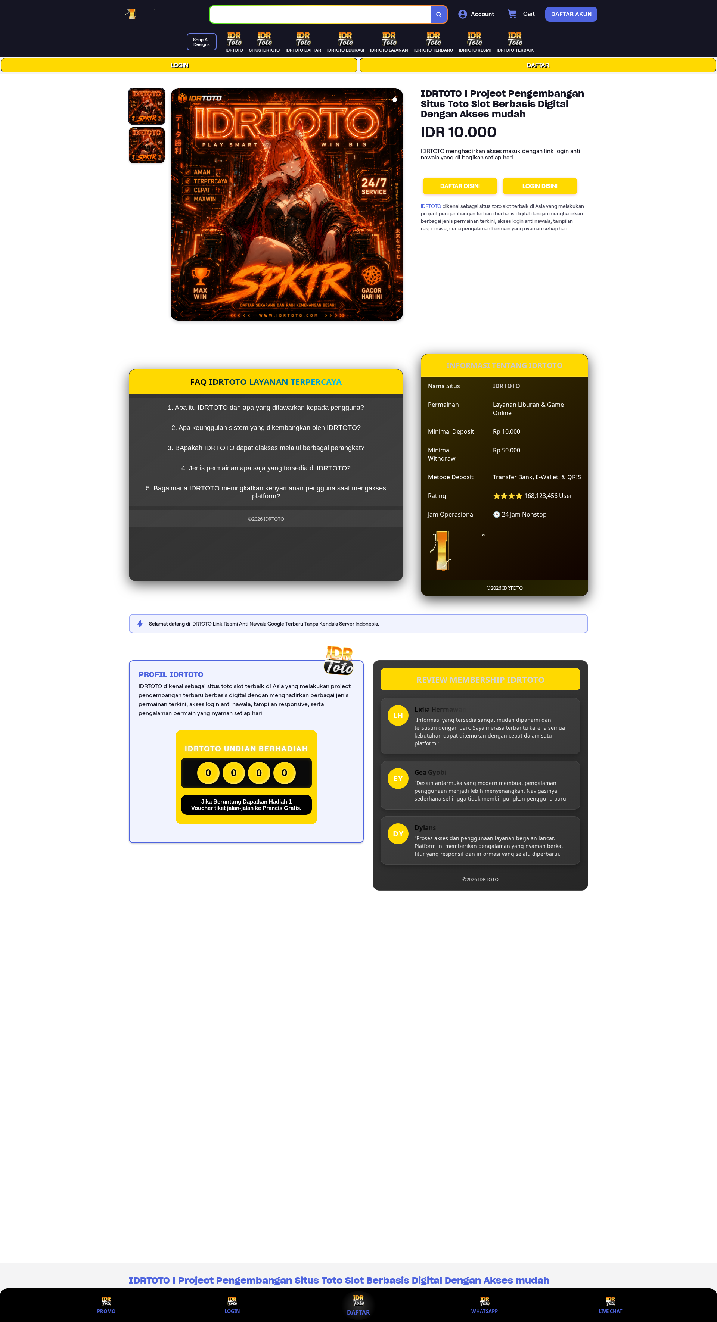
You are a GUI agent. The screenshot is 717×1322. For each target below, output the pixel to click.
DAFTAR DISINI (460, 186)
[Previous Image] (177, 206)
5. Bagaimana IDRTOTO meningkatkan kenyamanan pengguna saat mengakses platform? (266, 492)
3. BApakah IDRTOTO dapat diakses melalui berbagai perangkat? (266, 448)
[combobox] (320, 14)
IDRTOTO (431, 206)
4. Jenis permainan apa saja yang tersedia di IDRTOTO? (266, 468)
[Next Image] (397, 206)
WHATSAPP (484, 1311)
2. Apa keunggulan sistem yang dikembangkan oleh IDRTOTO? (266, 427)
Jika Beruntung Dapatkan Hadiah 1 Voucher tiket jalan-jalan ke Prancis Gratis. (246, 804)
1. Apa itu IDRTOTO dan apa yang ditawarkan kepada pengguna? (266, 407)
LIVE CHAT (611, 1311)
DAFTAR (538, 65)
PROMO (106, 1311)
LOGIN (179, 65)
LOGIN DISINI (540, 186)
